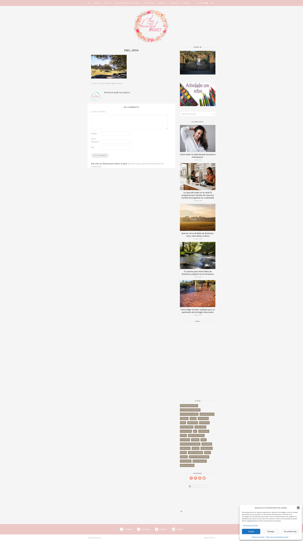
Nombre (94, 134)
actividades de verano (189, 414)
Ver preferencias (290, 531)
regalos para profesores (199, 457)
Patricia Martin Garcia (113, 83)
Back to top (209, 538)
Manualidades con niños (127, 3)
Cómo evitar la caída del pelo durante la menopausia (197, 155)
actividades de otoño (189, 405)
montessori (185, 448)
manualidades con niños (190, 444)
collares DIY (203, 418)
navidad (195, 448)
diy (195, 431)
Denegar (270, 531)
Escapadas (148, 3)
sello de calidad (200, 461)
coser (183, 423)
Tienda (186, 3)
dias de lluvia (186, 431)
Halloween (185, 440)
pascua (183, 452)
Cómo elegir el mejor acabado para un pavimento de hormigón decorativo (198, 310)
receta (207, 452)
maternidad (206, 444)
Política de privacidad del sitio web (277, 537)
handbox (195, 440)
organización (206, 448)
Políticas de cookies (258, 537)
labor (203, 440)
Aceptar (251, 531)
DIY (89, 3)
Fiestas (107, 3)
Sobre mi (161, 3)
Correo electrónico (95, 140)
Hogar (97, 3)
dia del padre (200, 427)
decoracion (204, 423)
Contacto (174, 3)
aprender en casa (207, 414)
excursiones (203, 431)
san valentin (186, 461)
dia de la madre (186, 427)
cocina (193, 418)
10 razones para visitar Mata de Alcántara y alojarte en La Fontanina (198, 272)
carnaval (184, 418)
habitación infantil (196, 435)
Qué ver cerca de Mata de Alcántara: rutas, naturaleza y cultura (198, 234)
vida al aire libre (187, 465)
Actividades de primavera (190, 410)
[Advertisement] (197, 359)
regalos (184, 457)
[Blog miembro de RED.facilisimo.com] (181, 512)
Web (92, 147)
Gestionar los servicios (250, 525)
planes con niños (195, 452)
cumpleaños (192, 423)
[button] (298, 508)
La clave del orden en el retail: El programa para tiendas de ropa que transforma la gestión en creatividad (197, 195)
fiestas (183, 435)
